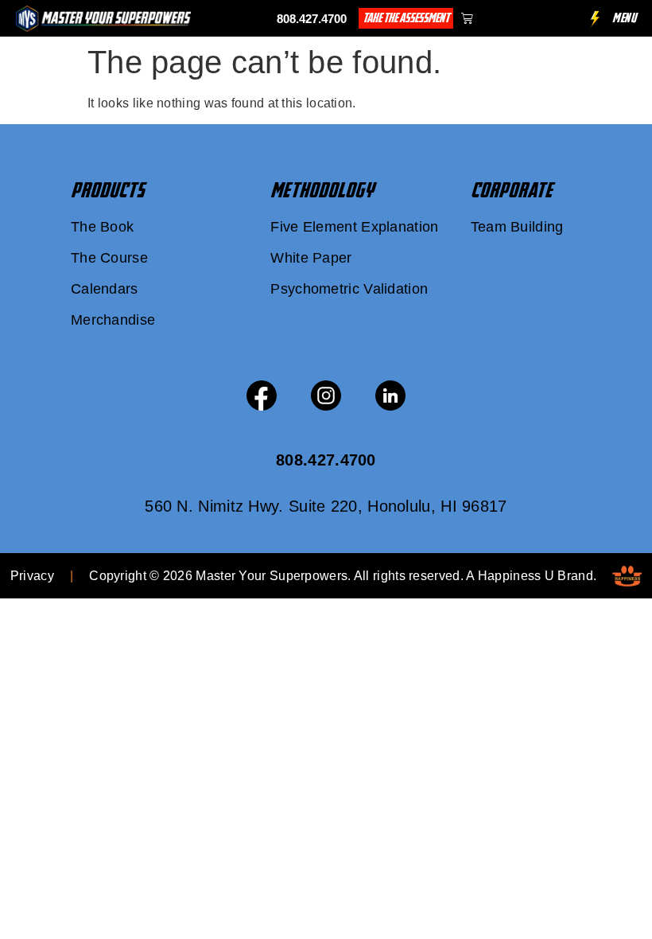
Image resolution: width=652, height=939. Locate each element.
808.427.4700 (312, 18)
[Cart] (467, 18)
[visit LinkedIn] (390, 395)
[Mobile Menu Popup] (595, 19)
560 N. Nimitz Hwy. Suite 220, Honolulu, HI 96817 (325, 506)
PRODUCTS (108, 190)
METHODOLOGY (322, 190)
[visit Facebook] (261, 395)
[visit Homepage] (103, 19)
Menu (624, 18)
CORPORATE (512, 190)
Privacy (32, 575)
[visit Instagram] (326, 395)
